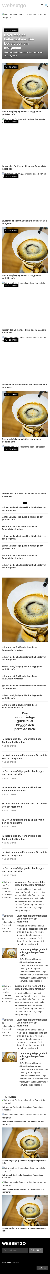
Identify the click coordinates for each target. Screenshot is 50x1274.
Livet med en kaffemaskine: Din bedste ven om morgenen (32, 918)
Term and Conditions (10, 1263)
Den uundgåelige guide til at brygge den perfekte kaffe (33, 952)
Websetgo (14, 5)
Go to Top (42, 1268)
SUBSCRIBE (36, 1250)
